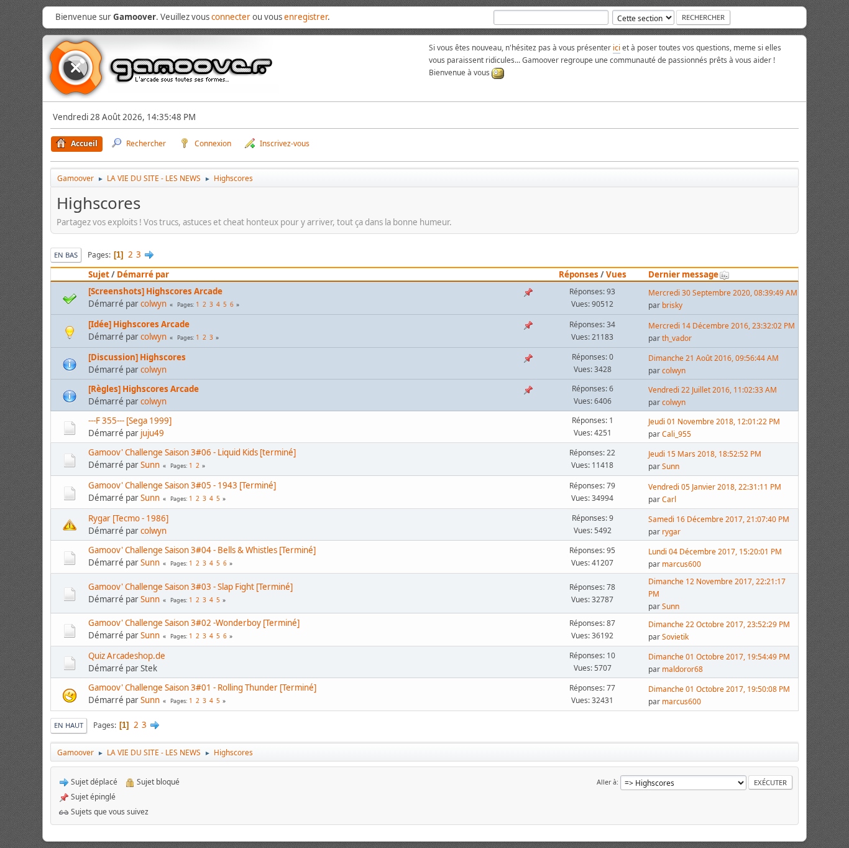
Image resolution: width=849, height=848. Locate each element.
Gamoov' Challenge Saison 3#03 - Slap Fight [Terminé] (190, 586)
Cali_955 (676, 434)
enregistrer (306, 16)
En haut (68, 725)
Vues (616, 274)
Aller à (607, 781)
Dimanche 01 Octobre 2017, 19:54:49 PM (719, 656)
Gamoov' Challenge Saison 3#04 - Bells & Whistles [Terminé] (202, 550)
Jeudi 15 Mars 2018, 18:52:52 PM (704, 454)
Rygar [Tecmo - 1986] (128, 518)
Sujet (98, 274)
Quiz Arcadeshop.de (126, 655)
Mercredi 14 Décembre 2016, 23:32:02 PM (721, 325)
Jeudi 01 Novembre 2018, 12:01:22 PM (714, 421)
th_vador (677, 338)
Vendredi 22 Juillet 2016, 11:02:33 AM (712, 389)
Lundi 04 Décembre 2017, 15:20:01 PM (715, 551)
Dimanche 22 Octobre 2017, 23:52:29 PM (719, 624)
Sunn (150, 464)
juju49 (152, 433)
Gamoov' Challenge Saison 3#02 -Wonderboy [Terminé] (194, 622)
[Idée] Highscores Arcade (139, 324)
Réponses (579, 274)
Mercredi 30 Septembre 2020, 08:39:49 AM (722, 292)
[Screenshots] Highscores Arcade (155, 291)
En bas (66, 254)
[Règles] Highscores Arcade (143, 388)
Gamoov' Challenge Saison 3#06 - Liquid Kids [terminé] (192, 452)
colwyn (153, 303)
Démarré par (143, 274)
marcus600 (681, 564)
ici (616, 47)
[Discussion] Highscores (137, 357)
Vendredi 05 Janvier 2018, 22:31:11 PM (714, 487)
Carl (669, 499)
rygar (671, 531)
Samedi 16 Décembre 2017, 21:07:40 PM (718, 519)
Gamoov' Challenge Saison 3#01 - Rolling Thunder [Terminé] (202, 687)
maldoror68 (682, 669)
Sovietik (675, 636)
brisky (672, 305)
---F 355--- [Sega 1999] (130, 420)
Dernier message (683, 274)
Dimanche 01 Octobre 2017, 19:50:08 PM (719, 689)
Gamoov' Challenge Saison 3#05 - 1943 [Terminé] (182, 485)
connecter (230, 16)
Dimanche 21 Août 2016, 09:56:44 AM (713, 358)
